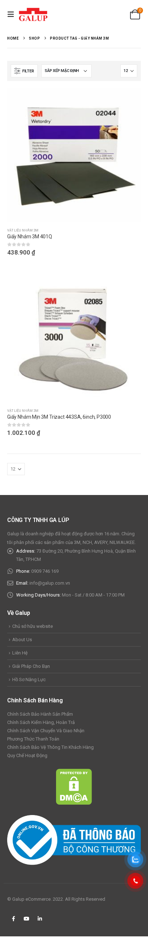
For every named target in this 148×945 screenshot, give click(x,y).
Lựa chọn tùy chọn (128, 100)
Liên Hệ (20, 653)
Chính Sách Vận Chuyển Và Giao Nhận (45, 730)
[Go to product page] (74, 155)
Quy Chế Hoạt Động (27, 755)
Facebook (13, 918)
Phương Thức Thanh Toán (33, 739)
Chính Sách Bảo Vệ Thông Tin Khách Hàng (50, 747)
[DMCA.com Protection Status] (74, 786)
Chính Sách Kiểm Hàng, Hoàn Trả (41, 722)
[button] (13, 14)
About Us (22, 639)
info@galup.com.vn (49, 583)
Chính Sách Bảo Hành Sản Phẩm (40, 714)
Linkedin (39, 918)
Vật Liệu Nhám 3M (22, 230)
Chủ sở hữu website (32, 626)
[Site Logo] (33, 14)
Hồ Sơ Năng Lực (29, 679)
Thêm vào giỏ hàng (128, 280)
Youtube (26, 918)
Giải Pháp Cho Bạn (31, 666)
